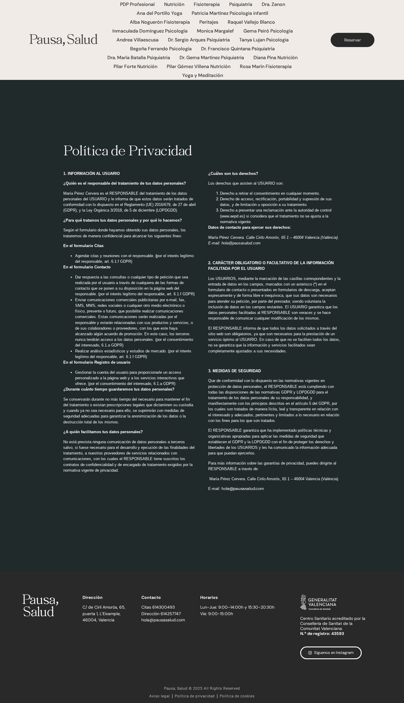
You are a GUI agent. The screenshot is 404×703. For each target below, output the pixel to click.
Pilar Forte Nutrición (135, 66)
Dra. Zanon (273, 4)
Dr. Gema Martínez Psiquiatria (212, 57)
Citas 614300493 (158, 607)
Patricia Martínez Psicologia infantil (230, 13)
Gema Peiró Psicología (268, 31)
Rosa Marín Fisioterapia (266, 66)
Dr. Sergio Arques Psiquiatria (199, 40)
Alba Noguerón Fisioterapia (160, 22)
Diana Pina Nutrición (275, 57)
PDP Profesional (137, 4)
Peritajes (208, 22)
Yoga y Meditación (202, 75)
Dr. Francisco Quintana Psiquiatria (238, 49)
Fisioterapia (207, 4)
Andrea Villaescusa (138, 40)
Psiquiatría (240, 4)
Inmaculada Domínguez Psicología (150, 31)
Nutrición (174, 4)
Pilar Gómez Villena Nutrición (198, 66)
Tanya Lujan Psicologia (264, 40)
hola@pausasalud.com (241, 243)
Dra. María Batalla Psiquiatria (138, 57)
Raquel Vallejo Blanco (251, 22)
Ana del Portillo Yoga (159, 13)
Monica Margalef (215, 31)
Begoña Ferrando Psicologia (161, 49)
